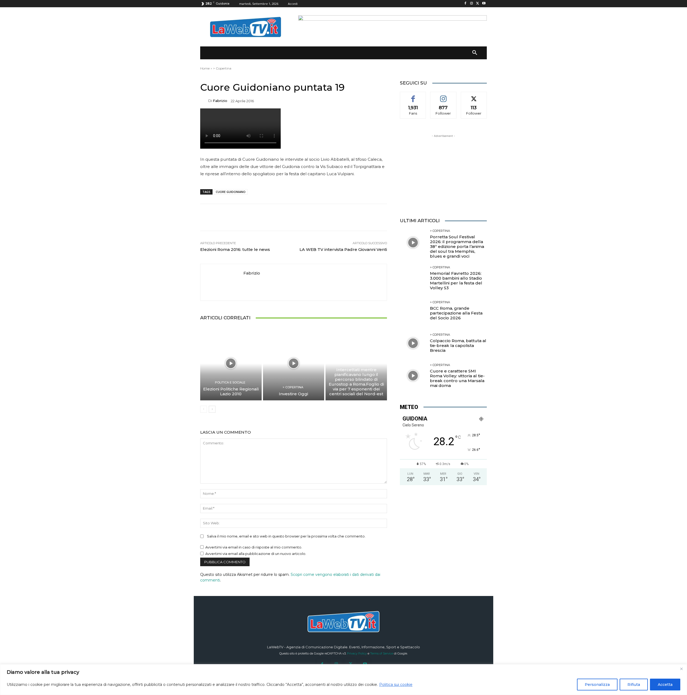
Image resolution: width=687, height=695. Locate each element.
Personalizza (597, 684)
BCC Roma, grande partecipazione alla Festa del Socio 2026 (456, 313)
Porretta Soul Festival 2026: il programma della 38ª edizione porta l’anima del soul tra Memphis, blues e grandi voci (457, 246)
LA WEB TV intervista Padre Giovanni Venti (343, 249)
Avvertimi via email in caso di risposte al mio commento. (253, 547)
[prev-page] (203, 409)
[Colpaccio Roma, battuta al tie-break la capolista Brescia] (413, 343)
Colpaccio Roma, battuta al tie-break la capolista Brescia (458, 345)
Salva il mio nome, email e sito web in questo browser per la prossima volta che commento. (286, 536)
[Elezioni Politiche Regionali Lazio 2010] (231, 363)
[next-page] (212, 409)
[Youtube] (484, 4)
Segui (443, 96)
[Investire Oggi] (293, 363)
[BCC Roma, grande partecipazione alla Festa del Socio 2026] (413, 311)
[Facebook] (465, 4)
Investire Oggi (293, 393)
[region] (343, 679)
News (355, 363)
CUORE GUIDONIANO (231, 192)
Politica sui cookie (395, 684)
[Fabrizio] (204, 100)
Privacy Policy (357, 653)
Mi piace (413, 96)
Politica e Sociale (230, 382)
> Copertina (222, 68)
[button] (474, 52)
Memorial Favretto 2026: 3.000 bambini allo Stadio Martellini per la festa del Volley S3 (456, 280)
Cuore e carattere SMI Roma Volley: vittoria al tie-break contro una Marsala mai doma (457, 378)
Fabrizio (220, 101)
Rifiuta (633, 684)
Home (205, 68)
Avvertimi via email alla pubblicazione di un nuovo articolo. (255, 553)
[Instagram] (472, 4)
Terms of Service (381, 653)
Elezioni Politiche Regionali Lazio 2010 (231, 391)
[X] (477, 4)
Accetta (665, 684)
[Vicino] (681, 668)
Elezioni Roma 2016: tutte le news (235, 249)
